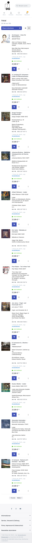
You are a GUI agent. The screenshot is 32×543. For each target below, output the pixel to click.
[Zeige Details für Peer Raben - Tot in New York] (5, 270)
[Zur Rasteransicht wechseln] (25, 28)
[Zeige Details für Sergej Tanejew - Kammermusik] (5, 116)
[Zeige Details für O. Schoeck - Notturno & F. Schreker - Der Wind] (5, 463)
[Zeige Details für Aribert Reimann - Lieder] (5, 195)
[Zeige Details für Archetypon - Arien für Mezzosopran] (5, 38)
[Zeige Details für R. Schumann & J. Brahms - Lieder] (5, 346)
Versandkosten (16, 58)
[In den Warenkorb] (14, 69)
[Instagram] (16, 509)
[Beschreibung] (28, 69)
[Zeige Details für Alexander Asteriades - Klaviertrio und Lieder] (5, 423)
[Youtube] (20, 509)
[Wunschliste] (19, 69)
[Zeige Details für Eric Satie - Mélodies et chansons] (5, 233)
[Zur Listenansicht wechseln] (29, 28)
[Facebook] (11, 509)
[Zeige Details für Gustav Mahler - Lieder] (5, 387)
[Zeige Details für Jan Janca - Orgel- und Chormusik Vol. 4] (5, 306)
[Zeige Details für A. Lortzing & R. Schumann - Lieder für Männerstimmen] (5, 78)
